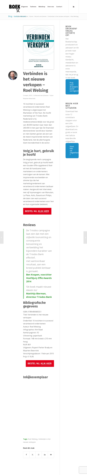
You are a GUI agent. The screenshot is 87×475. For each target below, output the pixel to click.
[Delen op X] (32, 454)
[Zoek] (65, 6)
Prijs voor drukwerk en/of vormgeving (74, 86)
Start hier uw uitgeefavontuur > (74, 150)
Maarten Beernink (29, 98)
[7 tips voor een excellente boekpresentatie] (85, 237)
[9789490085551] (38, 47)
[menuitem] (24, 6)
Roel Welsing (32, 439)
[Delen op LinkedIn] (45, 454)
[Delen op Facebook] (26, 454)
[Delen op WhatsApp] (39, 454)
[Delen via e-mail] (51, 454)
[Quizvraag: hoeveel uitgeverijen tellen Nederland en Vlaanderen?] (2, 237)
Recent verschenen (41, 95)
